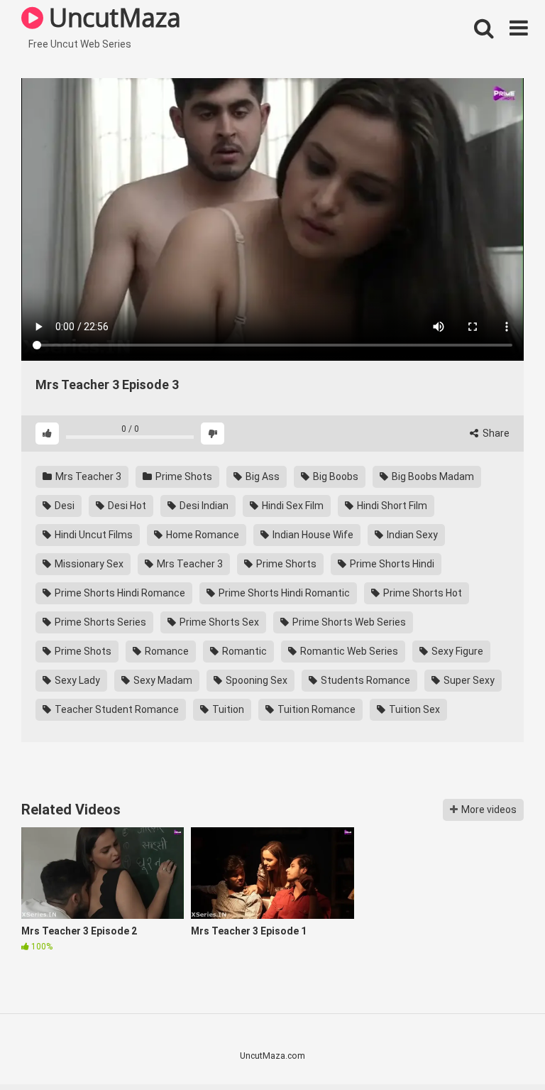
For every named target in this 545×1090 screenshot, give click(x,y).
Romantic (243, 651)
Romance (166, 651)
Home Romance (201, 534)
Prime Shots (182, 476)
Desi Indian (203, 505)
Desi (64, 505)
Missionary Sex (88, 563)
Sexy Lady (76, 680)
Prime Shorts (285, 563)
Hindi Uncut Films (93, 534)
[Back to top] (497, 1047)
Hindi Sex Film (292, 505)
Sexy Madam (161, 680)
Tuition (227, 709)
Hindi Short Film (391, 505)
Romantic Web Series (348, 651)
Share (495, 433)
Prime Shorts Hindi (391, 563)
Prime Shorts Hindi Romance (119, 593)
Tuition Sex (413, 709)
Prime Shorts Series (99, 622)
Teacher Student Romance (116, 709)
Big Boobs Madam (432, 476)
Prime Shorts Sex (218, 622)
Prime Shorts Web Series (348, 622)
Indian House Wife (311, 534)
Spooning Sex (255, 680)
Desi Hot (126, 505)
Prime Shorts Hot (421, 593)
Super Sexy (468, 680)
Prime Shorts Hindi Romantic (283, 593)
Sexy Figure (456, 651)
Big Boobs (334, 476)
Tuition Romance (315, 709)
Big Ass (261, 476)
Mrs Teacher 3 (87, 476)
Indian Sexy (411, 534)
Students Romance (364, 680)
